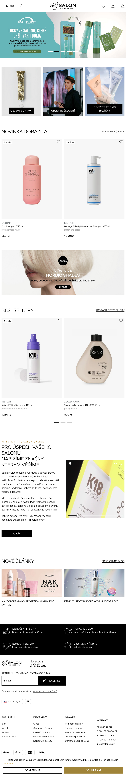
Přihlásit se (63, 395)
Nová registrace (63, 403)
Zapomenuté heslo (63, 407)
